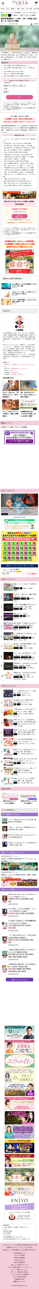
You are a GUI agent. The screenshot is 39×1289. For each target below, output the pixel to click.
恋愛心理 (23, 763)
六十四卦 (16, 774)
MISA (10, 954)
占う (19, 97)
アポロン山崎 (12, 968)
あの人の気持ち (22, 627)
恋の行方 (25, 956)
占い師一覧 (29, 1247)
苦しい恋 (28, 925)
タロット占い (4, 514)
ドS (30, 763)
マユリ (10, 925)
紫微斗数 (28, 734)
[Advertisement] (19, 466)
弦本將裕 (30, 588)
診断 (15, 695)
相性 (28, 667)
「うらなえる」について (8, 1245)
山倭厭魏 (33, 15)
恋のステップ (17, 715)
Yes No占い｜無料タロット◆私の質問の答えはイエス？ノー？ (18, 510)
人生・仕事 (29, 8)
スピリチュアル (24, 723)
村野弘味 (24, 679)
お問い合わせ (32, 1250)
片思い (23, 8)
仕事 (24, 676)
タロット (16, 600)
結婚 (18, 8)
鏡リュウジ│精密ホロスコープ (19, 1264)
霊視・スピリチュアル (19, 925)
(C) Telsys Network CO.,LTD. (19, 1285)
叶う (34, 723)
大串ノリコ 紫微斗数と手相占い (19, 1272)
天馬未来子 (11, 898)
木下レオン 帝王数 (19, 1255)
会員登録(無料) (10, 222)
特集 (24, 615)
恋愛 (31, 627)
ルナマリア (11, 913)
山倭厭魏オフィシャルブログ (20, 368)
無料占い (13, 8)
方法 (19, 723)
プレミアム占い (17, 679)
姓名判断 (19, 968)
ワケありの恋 (12, 927)
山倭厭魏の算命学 (19, 1279)
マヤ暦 (30, 608)
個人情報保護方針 (17, 107)
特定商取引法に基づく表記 (30, 1245)
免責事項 (9, 1247)
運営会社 (5, 1250)
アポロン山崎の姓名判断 (19, 1276)
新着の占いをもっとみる (19, 979)
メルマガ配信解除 (14, 1250)
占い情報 (30, 704)
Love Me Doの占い (19, 1260)
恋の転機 (19, 956)
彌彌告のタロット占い (19, 1281)
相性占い (16, 627)
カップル (20, 713)
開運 (19, 772)
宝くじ (15, 745)
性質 (26, 772)
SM (27, 763)
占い (10, 15)
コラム (7, 8)
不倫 (24, 968)
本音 (25, 639)
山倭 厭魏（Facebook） (17, 374)
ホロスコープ (17, 618)
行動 (14, 956)
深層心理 (23, 695)
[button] (19, 505)
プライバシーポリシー (19, 1247)
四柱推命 (30, 648)
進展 (20, 629)
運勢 (22, 15)
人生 (27, 15)
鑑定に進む (19, 216)
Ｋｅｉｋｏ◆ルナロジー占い (20, 1269)
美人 (22, 704)
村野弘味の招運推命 (19, 1257)
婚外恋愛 (28, 968)
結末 (10, 901)
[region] (19, 506)
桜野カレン (11, 939)
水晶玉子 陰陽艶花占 (19, 1262)
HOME (2, 8)
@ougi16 (11, 370)
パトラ (32, 659)
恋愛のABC (31, 713)
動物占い (16, 590)
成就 (30, 723)
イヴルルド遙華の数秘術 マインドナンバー (19, 1267)
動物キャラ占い (30, 753)
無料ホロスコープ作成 (20, 614)
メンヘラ (28, 695)
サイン (15, 726)
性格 (26, 704)
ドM (33, 763)
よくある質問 (23, 1250)
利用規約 (30, 107)
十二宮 (33, 734)
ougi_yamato (14, 372)
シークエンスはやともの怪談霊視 (19, 1274)
